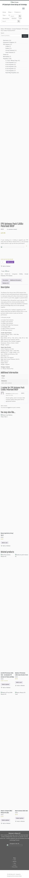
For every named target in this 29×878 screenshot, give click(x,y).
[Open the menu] (23, 8)
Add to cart (10, 262)
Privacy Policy (14, 867)
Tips (4, 15)
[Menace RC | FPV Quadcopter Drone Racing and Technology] (14, 2)
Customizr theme (18, 876)
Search (2, 33)
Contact (14, 865)
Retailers (14, 861)
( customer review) (12, 229)
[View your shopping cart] (26, 8)
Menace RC (13, 874)
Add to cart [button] (4, 542)
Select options (5, 684)
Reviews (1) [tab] (6, 283)
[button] (5, 266)
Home (4, 12)
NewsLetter (6, 18)
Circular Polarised (16, 29)
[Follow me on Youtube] (5, 9)
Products (17, 12)
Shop (9, 12)
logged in (9, 407)
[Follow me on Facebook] (3, 9)
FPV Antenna (8, 29)
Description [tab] (5, 280)
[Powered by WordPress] (21, 874)
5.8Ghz (21, 274)
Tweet (3, 271)
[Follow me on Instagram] (4, 9)
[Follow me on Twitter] (1, 9)
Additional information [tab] (15, 280)
